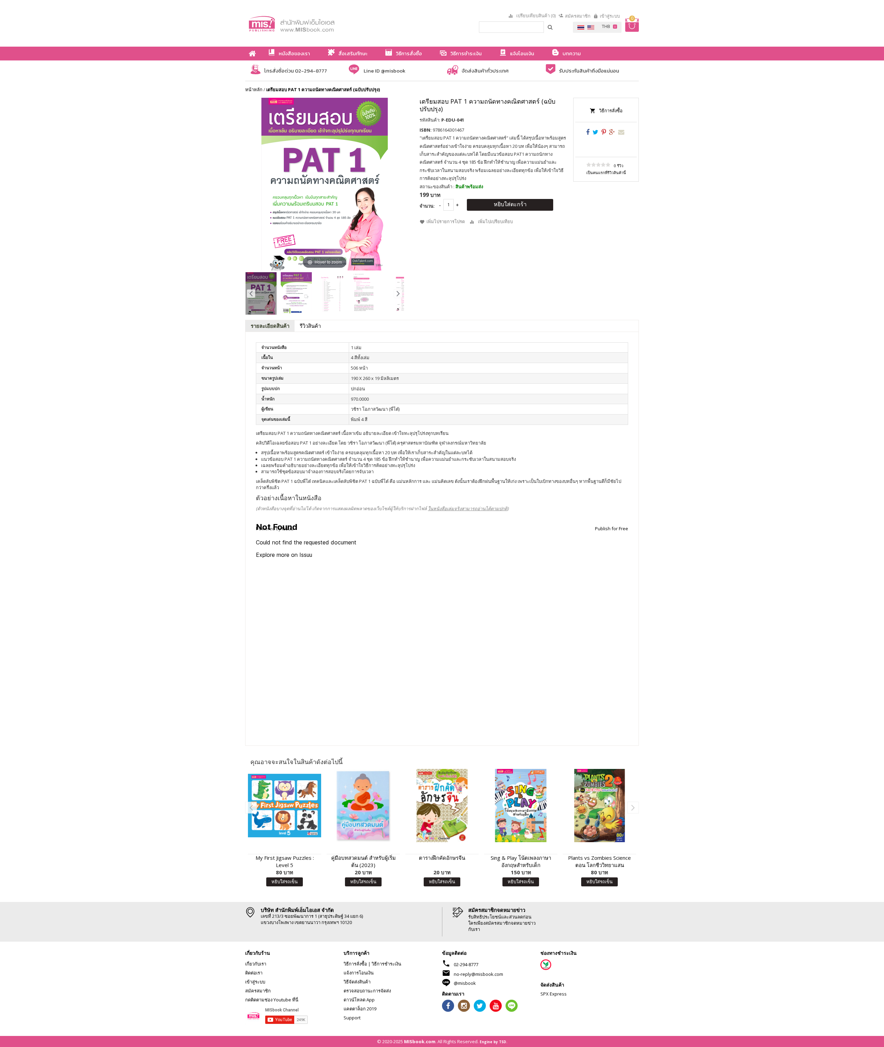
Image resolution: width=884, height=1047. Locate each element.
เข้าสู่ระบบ (610, 16)
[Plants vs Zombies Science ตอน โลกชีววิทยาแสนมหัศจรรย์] (599, 805)
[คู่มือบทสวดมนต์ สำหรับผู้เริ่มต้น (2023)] (363, 805)
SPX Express (553, 994)
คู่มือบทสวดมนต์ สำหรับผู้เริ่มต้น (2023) (363, 861)
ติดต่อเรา (253, 973)
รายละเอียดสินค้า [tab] (270, 325)
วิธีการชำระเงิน (386, 964)
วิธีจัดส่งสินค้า (357, 982)
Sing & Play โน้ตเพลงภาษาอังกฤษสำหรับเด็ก (521, 861)
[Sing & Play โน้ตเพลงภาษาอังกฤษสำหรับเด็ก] (520, 805)
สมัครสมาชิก (577, 16)
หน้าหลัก (253, 89)
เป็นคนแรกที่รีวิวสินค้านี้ (606, 172)
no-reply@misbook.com (478, 974)
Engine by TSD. (493, 1041)
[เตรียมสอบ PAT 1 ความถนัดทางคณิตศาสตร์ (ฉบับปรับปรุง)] (261, 293)
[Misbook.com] (310, 23)
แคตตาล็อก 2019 (360, 1009)
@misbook (465, 983)
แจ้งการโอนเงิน (359, 973)
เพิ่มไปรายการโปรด (445, 221)
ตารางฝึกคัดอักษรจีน (442, 857)
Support (352, 1018)
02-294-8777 (466, 964)
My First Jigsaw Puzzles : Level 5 (285, 861)
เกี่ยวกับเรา (255, 964)
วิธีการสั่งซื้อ (611, 110)
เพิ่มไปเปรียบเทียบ (495, 221)
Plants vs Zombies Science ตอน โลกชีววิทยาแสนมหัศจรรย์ (599, 861)
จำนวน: (427, 206)
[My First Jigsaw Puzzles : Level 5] (284, 805)
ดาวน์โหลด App (359, 1000)
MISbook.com (419, 1041)
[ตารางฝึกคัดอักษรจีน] (442, 805)
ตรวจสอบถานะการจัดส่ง (367, 991)
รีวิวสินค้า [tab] (310, 325)
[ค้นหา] (550, 26)
